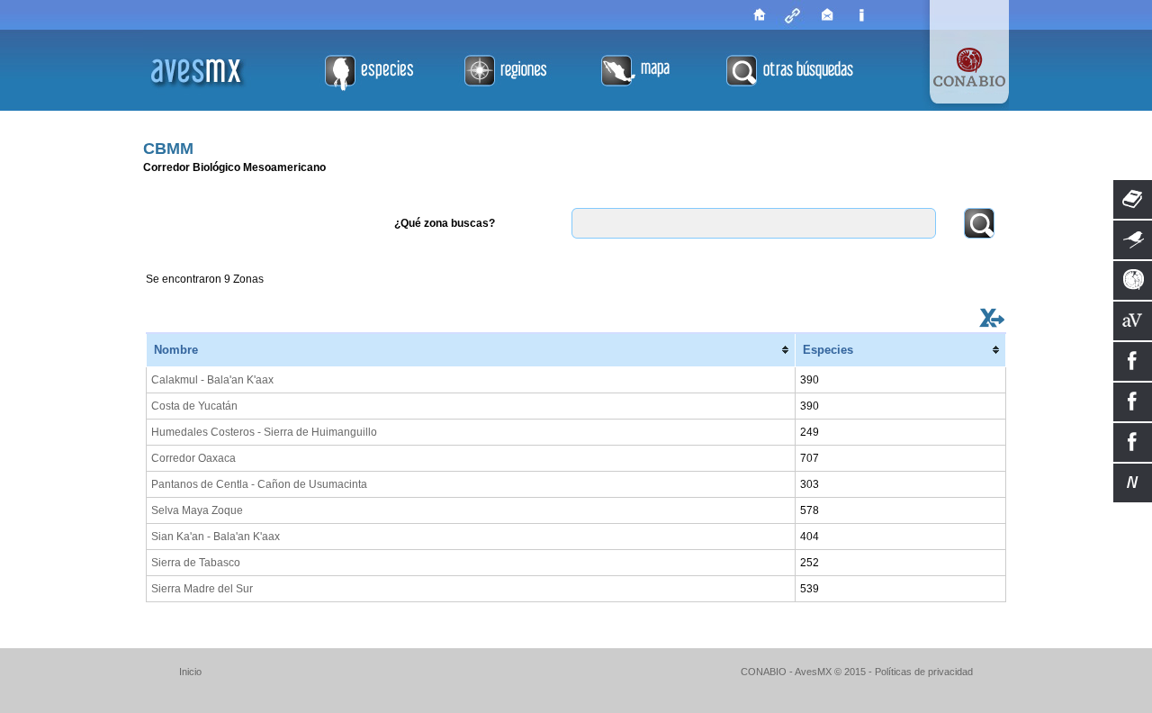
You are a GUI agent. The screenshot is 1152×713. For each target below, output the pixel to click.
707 (809, 458)
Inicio (190, 671)
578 (809, 510)
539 (809, 588)
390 (809, 380)
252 (809, 562)
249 (809, 432)
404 (809, 536)
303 (809, 484)
